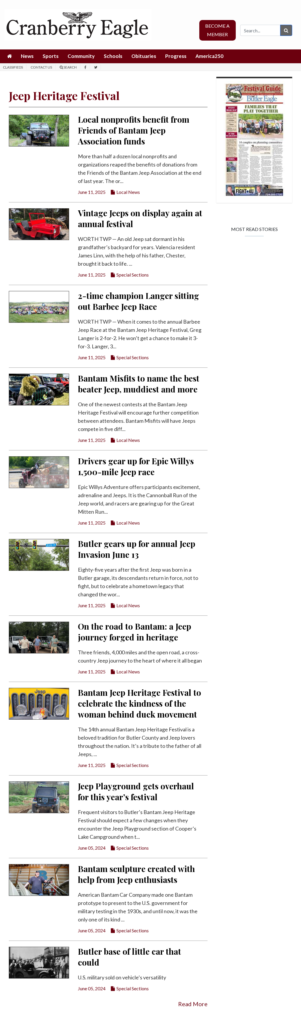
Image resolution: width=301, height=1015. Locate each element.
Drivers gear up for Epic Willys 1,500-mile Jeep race (136, 466)
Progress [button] (175, 56)
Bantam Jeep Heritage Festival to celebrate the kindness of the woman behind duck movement (139, 703)
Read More (193, 1003)
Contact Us (41, 67)
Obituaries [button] (143, 56)
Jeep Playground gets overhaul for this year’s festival (136, 791)
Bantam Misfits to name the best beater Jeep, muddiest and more (138, 384)
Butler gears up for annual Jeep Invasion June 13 (136, 549)
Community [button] (81, 56)
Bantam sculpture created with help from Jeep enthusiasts (136, 874)
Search (70, 67)
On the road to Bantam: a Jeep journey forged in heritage (134, 632)
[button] (9, 56)
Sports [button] (50, 56)
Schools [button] (113, 56)
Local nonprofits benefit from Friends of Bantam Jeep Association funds (133, 130)
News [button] (27, 56)
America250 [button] (209, 56)
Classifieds (13, 67)
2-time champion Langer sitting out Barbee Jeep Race (138, 301)
